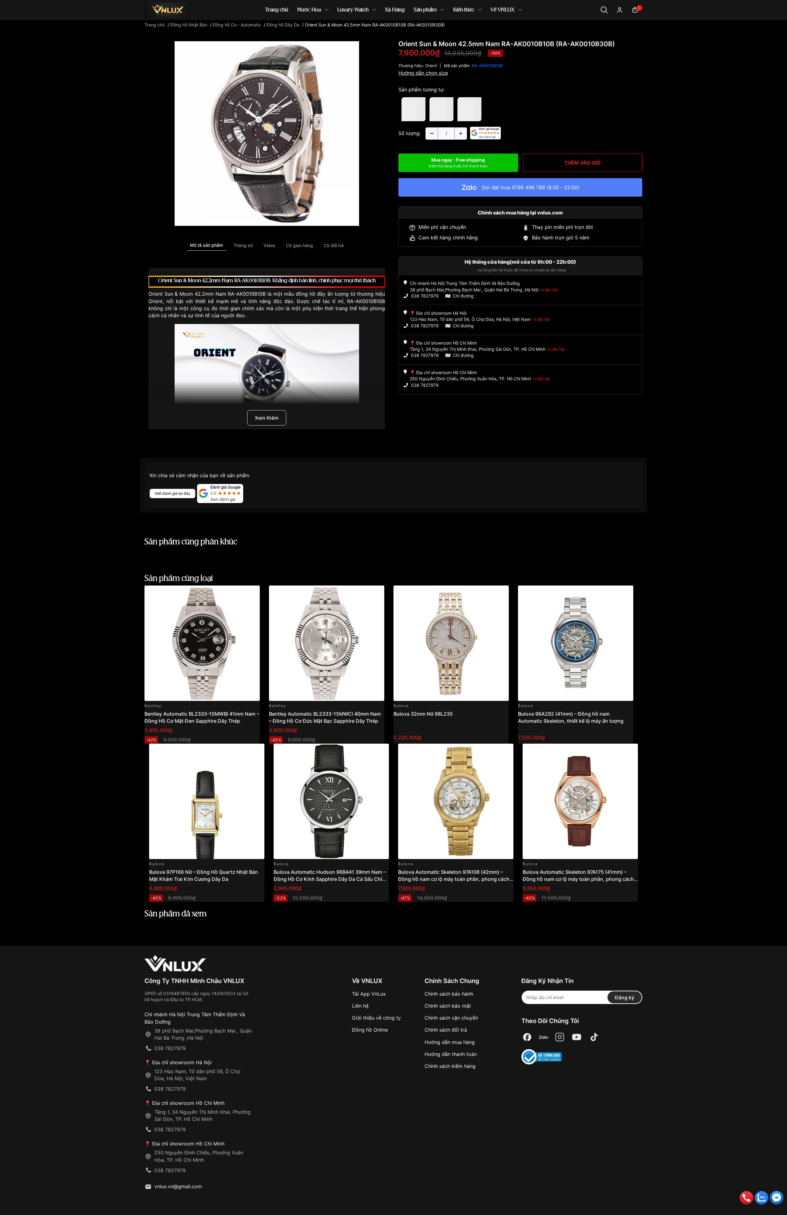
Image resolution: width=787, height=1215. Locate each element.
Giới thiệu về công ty (376, 1018)
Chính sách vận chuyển (451, 1018)
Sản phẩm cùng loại (178, 578)
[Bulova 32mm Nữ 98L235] (451, 643)
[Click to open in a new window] (267, 133)
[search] (482, 31)
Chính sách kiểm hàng (450, 1066)
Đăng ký (624, 997)
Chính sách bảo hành (449, 994)
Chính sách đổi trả (446, 1030)
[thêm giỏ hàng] (238, 594)
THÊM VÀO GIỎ (582, 163)
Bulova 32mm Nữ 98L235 (423, 714)
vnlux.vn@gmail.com (178, 1186)
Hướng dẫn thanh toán (451, 1054)
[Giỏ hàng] (635, 9)
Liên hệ (360, 1006)
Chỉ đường (463, 295)
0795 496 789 (528, 187)
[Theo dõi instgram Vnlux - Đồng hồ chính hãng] (560, 1037)
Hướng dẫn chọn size (423, 73)
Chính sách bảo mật (448, 1006)
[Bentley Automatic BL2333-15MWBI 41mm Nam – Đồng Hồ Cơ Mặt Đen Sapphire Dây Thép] (202, 643)
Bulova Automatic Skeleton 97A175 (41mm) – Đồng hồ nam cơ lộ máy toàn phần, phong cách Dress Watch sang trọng (578, 879)
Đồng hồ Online (370, 1030)
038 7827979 (425, 295)
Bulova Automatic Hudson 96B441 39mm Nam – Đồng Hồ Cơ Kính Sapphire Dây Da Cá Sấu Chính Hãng (331, 879)
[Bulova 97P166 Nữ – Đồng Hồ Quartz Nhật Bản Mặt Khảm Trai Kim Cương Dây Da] (206, 801)
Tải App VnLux (369, 994)
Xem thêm (267, 418)
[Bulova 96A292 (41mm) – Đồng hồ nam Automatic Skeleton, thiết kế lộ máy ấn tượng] (575, 643)
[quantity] (431, 133)
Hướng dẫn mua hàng (450, 1042)
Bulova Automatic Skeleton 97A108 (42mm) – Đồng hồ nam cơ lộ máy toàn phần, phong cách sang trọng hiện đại (453, 879)
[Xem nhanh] (252, 594)
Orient (431, 65)
